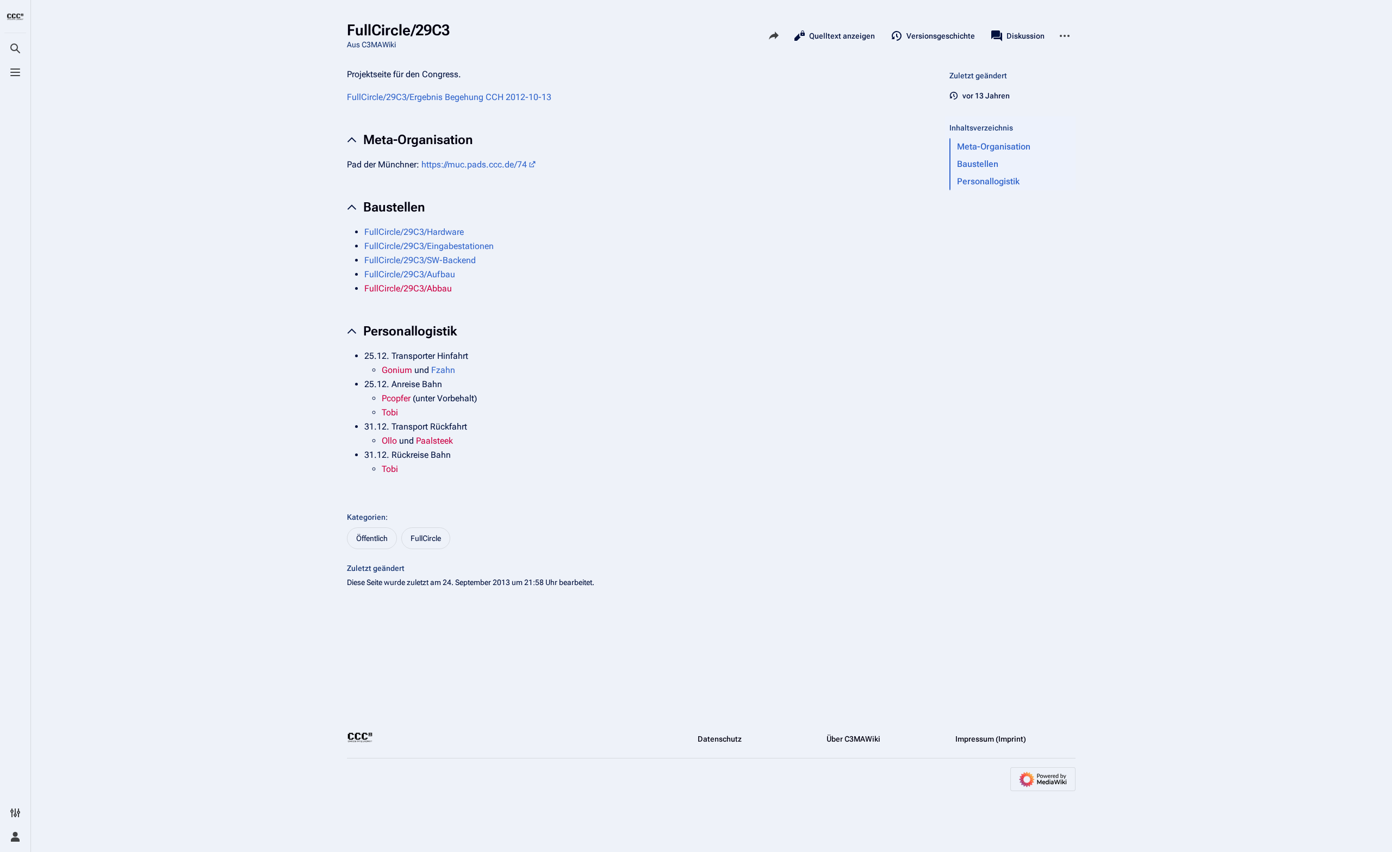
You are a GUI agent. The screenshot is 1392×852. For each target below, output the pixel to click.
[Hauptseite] (15, 17)
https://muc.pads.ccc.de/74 (474, 164)
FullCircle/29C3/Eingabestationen (429, 246)
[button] (1010, 116)
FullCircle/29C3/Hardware (414, 232)
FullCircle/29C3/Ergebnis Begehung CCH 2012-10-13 (449, 97)
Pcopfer (396, 398)
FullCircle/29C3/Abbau (408, 288)
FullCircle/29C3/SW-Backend (420, 260)
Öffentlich (372, 538)
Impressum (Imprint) (990, 739)
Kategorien (366, 517)
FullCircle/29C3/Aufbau (409, 274)
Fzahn (443, 370)
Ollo (389, 441)
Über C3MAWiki (853, 739)
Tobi (390, 412)
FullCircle (426, 538)
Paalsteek (434, 441)
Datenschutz (720, 739)
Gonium (397, 370)
